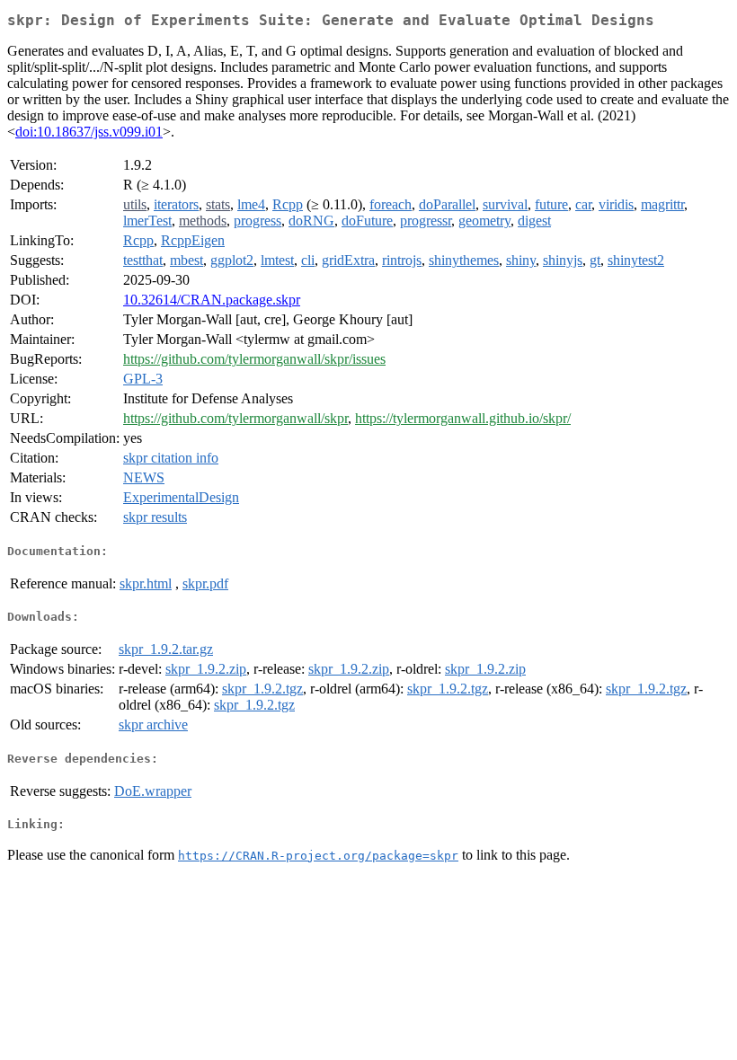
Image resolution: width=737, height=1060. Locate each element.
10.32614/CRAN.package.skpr (211, 299)
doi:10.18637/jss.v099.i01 (89, 131)
